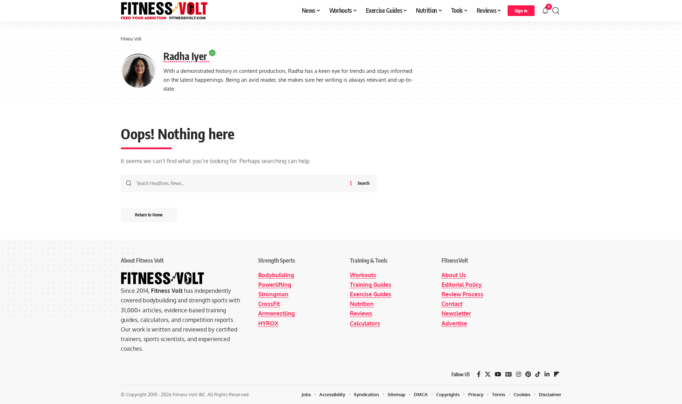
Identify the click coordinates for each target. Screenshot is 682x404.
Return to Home (149, 214)
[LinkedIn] (547, 374)
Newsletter (456, 313)
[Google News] (509, 374)
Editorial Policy (462, 284)
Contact (452, 303)
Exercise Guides (370, 294)
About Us (454, 275)
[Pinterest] (528, 374)
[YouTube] (498, 374)
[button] (521, 10)
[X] (487, 374)
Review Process (462, 294)
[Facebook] (478, 374)
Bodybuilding (276, 275)
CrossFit (269, 303)
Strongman (273, 294)
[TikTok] (538, 374)
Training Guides (370, 284)
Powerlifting (274, 284)
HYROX (268, 323)
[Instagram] (518, 374)
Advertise (454, 323)
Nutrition (362, 303)
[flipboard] (556, 374)
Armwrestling (276, 313)
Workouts (363, 275)
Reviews (361, 313)
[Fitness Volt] (164, 10)
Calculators (365, 323)
